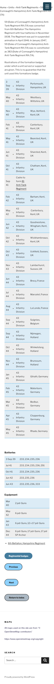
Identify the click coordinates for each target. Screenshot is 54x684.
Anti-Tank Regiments (27, 7)
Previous (13, 567)
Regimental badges (18, 556)
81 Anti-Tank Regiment (21, 185)
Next (11, 582)
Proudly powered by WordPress (19, 677)
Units (11, 7)
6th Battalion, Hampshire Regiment (26, 543)
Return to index (16, 597)
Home (3, 7)
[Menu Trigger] (47, 6)
